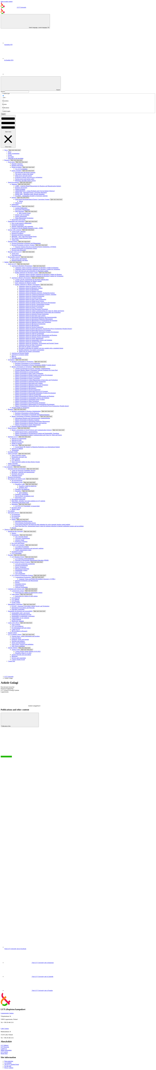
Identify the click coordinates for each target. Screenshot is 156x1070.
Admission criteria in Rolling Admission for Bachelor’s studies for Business (40, 274)
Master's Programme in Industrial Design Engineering (30, 381)
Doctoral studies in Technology (20, 407)
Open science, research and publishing (22, 644)
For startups (11, 511)
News (6, 150)
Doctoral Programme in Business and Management (26, 243)
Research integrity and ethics (20, 260)
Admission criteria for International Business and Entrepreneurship (38, 317)
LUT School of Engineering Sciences (22, 575)
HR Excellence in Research (19, 631)
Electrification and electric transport (25, 172)
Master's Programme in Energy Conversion (27, 378)
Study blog (15, 445)
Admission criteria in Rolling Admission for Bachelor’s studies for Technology (41, 276)
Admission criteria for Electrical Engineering (31, 306)
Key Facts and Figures (18, 543)
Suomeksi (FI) (8, 44)
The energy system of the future (24, 174)
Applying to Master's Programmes (21, 278)
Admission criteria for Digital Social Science (31, 301)
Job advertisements (17, 480)
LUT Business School (18, 557)
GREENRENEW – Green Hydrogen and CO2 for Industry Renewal (35, 191)
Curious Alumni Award (18, 659)
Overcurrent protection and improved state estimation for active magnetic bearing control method (42, 524)
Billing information (6, 1050)
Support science (12, 632)
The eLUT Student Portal (11, 1064)
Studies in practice (17, 443)
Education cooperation (18, 609)
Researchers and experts (18, 219)
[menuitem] (79, 37)
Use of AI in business (21, 169)
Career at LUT (16, 629)
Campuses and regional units (16, 589)
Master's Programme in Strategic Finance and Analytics (31, 423)
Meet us (14, 356)
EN (39, 27)
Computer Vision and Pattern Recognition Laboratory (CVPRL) (37, 579)
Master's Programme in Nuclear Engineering (27, 389)
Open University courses (19, 455)
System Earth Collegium (18, 231)
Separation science (17, 475)
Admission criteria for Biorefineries (29, 289)
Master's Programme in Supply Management (27, 424)
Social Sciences (12, 428)
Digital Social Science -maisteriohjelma (26, 431)
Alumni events (16, 649)
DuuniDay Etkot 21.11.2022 (23, 653)
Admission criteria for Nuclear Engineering (31, 327)
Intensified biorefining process (23, 521)
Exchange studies (13, 452)
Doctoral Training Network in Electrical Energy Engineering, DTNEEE (35, 247)
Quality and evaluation (18, 545)
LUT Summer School (14, 465)
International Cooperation (15, 604)
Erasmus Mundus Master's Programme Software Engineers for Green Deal (36, 370)
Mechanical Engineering (22, 568)
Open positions (16, 624)
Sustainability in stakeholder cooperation (23, 616)
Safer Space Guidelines (18, 646)
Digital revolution (17, 167)
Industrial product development (17, 468)
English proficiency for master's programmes (31, 350)
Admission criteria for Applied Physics (30, 286)
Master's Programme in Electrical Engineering (28, 376)
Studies (6, 262)
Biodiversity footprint (18, 621)
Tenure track (15, 253)
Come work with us (13, 623)
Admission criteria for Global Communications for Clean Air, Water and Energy (41, 311)
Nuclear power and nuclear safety (24, 179)
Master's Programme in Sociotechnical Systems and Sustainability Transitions (37, 433)
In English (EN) (8, 60)
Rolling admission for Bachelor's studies (26, 272)
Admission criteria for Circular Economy (30, 298)
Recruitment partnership (18, 499)
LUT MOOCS (16, 460)
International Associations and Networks (23, 607)
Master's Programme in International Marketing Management (32, 421)
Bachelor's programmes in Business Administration (26, 411)
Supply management (21, 216)
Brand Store (4, 1053)
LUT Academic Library (14, 634)
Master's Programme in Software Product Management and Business (34, 396)
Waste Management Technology (24, 218)
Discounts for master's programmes (29, 346)
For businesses (16, 514)
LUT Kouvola (16, 597)
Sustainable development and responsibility (20, 611)
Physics (17, 582)
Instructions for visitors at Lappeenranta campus (28, 592)
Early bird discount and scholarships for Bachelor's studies (31, 271)
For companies (8, 467)
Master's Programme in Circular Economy (27, 372)
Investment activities (17, 551)
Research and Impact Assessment (21, 235)
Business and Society (21, 187)
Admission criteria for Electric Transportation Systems (34, 304)
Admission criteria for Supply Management (31, 338)
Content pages (6, 111)
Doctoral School (12, 241)
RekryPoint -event (20, 497)
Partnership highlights (18, 225)
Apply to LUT (12, 264)
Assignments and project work (20, 502)
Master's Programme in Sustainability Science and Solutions (32, 398)
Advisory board (19, 540)
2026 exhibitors (23, 493)
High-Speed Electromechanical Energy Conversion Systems (32, 199)
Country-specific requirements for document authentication (32, 279)
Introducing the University (15, 531)
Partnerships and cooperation (16, 221)
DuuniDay (18, 491)
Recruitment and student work (16, 478)
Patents (14, 519)
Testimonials (15, 450)
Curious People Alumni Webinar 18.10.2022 (28, 651)
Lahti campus (15, 594)
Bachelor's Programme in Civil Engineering (27, 363)
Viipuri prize (15, 239)
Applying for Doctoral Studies (20, 353)
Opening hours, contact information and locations (26, 636)
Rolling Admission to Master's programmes (27, 284)
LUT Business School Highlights (24, 558)
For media (11, 156)
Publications (5, 107)
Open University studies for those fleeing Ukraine (26, 462)
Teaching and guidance (18, 641)
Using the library (16, 638)
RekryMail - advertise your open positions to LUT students (28, 501)
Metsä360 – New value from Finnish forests (24, 236)
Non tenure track (16, 255)
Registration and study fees (19, 457)
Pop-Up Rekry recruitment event (24, 496)
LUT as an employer (17, 626)
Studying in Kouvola (17, 442)
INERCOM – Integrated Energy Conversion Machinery (31, 192)
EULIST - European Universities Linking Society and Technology (30, 606)
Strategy (14, 533)
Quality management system (23, 550)
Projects (14, 197)
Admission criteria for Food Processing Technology (33, 309)
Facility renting (16, 602)
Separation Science (20, 584)
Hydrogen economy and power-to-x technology (28, 177)
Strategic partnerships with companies (22, 226)
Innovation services (13, 512)
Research (7, 160)
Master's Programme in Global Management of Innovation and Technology (36, 380)
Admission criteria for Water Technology (30, 345)
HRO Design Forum (25, 213)
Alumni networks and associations (21, 654)
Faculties (10, 555)
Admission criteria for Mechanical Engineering (32, 324)
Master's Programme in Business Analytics (27, 420)
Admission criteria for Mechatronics (29, 325)
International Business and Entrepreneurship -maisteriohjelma (32, 418)
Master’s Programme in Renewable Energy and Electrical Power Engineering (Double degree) (42, 406)
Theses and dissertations (18, 642)
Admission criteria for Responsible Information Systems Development (39, 332)
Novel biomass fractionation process (25, 523)
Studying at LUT (13, 436)
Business (10, 409)
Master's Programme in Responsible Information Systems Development (35, 393)
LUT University (9, 676)
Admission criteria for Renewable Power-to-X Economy (35, 330)
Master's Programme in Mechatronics (25, 388)
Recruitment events (17, 482)
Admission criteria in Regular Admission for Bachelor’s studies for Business (36, 267)
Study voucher (16, 458)
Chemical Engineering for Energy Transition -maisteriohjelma (32, 368)
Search (3, 91)
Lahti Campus (5, 1028)
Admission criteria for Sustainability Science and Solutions (35, 340)
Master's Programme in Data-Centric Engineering (29, 373)
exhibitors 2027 (23, 487)
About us (7, 529)
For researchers (16, 516)
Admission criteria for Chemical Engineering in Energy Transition (37, 294)
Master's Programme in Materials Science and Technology (31, 385)
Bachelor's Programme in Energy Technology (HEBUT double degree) (35, 365)
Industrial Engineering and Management (26, 580)
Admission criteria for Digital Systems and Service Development (37, 302)
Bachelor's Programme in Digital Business (27, 413)
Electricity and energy (18, 474)
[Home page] (9, 13)
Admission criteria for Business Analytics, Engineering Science (37, 293)
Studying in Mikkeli (17, 448)
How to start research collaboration (21, 223)
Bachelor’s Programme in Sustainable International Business (32, 414)
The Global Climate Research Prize (22, 238)
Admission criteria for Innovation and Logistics (32, 315)
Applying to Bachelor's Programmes (22, 266)
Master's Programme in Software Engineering (28, 394)
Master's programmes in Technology (22, 366)
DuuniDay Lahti (20, 484)
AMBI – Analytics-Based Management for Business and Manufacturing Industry (38, 186)
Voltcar (21, 201)
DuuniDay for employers (22, 489)
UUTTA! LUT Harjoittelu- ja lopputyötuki (27, 506)
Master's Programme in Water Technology (27, 401)
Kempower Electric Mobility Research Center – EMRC (27, 228)
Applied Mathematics (21, 208)
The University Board (21, 536)
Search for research (13, 182)
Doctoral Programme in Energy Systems (23, 245)
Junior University (13, 463)
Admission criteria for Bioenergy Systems (31, 288)
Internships (15, 504)
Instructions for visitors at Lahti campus (26, 596)
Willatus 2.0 (18, 203)
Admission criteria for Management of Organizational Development (38, 320)
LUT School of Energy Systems (21, 562)
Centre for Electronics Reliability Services (23, 470)
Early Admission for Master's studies (25, 283)
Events (10, 155)
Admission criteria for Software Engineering (31, 333)
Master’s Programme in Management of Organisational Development (34, 404)
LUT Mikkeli (15, 599)
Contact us (4, 1048)
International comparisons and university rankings (29, 548)
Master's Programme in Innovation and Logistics (29, 383)
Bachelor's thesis (16, 507)
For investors (15, 517)
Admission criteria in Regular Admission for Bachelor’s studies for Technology (37, 269)
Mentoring (15, 656)
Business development (14, 477)
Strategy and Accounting (22, 215)
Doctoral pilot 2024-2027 (19, 250)
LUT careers (4, 1052)
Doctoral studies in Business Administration (24, 426)
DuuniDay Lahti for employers (27, 486)
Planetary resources (17, 164)
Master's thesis (16, 509)
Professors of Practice (21, 541)
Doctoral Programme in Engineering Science (24, 248)
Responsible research (14, 257)
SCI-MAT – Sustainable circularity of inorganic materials (31, 196)
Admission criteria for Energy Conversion (31, 307)
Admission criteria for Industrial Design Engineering (34, 314)
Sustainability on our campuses (20, 618)
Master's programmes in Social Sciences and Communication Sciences (32, 430)
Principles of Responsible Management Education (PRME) (32, 560)
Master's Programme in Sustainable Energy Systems (30, 399)
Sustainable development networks (21, 614)
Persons (4, 104)
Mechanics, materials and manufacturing (23, 472)
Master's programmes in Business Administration (25, 416)
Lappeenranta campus (18, 591)
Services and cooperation (19, 658)
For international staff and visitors (21, 628)
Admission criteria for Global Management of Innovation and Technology (40, 312)
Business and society (17, 165)
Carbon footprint (16, 619)
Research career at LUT (15, 251)
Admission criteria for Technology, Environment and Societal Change (38, 343)
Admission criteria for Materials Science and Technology (35, 322)
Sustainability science (21, 570)
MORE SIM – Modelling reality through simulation (30, 194)
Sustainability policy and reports (21, 613)
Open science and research (19, 258)
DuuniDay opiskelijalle (21, 494)
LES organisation (20, 573)
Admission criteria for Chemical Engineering (31, 296)
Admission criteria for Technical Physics (30, 341)
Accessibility (8, 1063)
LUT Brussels (16, 601)
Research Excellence (17, 233)
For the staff (7, 1066)
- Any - (4, 97)
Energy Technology (20, 567)
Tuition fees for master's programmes (29, 351)
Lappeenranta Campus (7, 1013)
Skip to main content (6, 1)
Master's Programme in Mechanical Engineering (29, 386)
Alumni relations (12, 647)
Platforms (14, 184)
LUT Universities (17, 553)
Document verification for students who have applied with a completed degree (41, 348)
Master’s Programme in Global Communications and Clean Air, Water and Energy (38, 435)
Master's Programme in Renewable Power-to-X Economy (31, 391)
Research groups (16, 206)
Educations (5, 101)
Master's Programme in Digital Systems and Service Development (34, 375)
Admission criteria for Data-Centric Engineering (32, 299)
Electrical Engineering (21, 565)
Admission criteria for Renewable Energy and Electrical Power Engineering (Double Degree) (45, 328)
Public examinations (13, 153)
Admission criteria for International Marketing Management (36, 319)
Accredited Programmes (22, 546)
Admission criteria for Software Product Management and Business (38, 335)
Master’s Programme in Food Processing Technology (30, 402)
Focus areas (11, 162)
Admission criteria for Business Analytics (30, 291)
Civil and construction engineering (25, 564)
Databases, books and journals (20, 639)
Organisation (15, 535)
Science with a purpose (14, 230)
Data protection (8, 1061)
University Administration (22, 538)
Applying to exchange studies (20, 354)
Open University (12, 453)
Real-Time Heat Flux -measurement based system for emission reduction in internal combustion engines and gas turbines (49, 526)
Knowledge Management (22, 209)
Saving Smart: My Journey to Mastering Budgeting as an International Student (37, 447)
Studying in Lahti (16, 440)
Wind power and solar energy (23, 175)
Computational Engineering (23, 577)
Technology (11, 359)
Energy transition (16, 170)
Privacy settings (8, 1067)
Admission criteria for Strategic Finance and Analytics (34, 337)
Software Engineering (21, 587)
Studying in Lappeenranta (19, 438)
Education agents (16, 358)
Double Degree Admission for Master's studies (28, 281)
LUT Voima (18, 572)
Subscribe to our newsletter (15, 158)
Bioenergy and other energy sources (25, 180)
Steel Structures (19, 211)
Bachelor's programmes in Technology (22, 361)
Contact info (11, 661)
